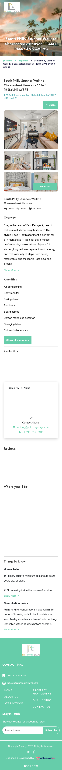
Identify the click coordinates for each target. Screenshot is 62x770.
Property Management (42, 692)
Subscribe (51, 730)
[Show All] (44, 181)
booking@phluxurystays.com (32, 427)
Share (52, 105)
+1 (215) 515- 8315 (32, 432)
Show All (45, 186)
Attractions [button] (14, 703)
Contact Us (42, 706)
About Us (11, 696)
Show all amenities (17, 340)
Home (9, 60)
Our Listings (42, 700)
